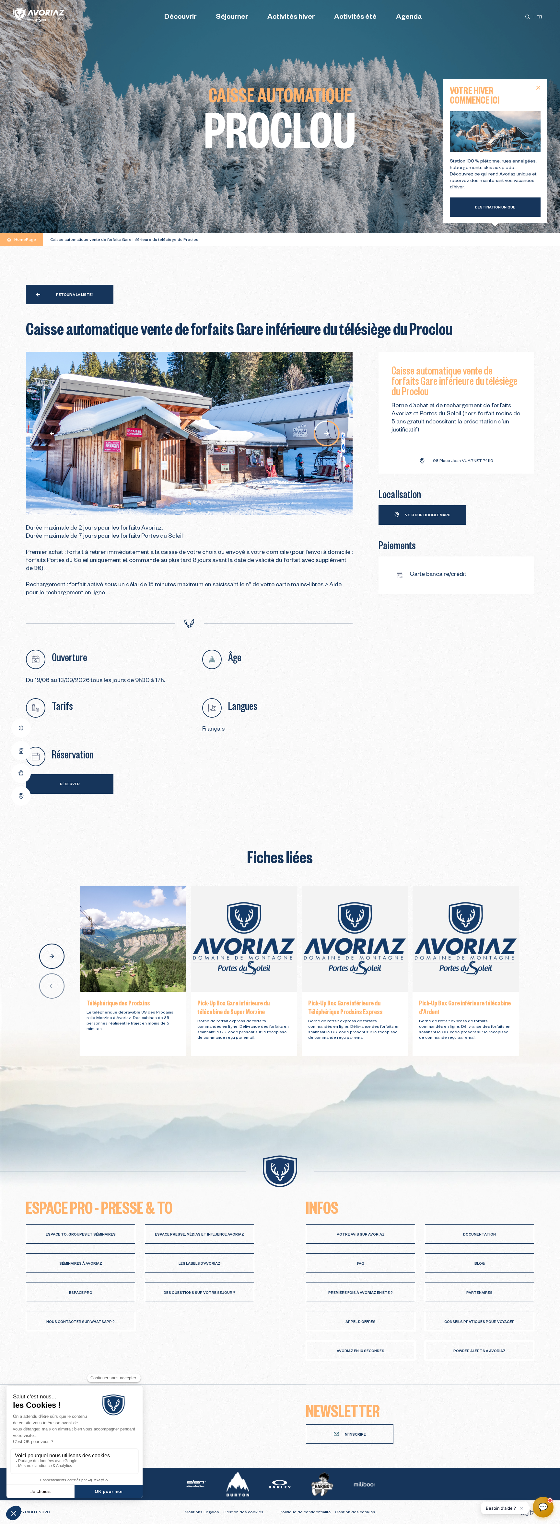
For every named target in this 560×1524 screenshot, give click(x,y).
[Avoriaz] (39, 15)
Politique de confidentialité (306, 1512)
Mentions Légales (202, 1512)
